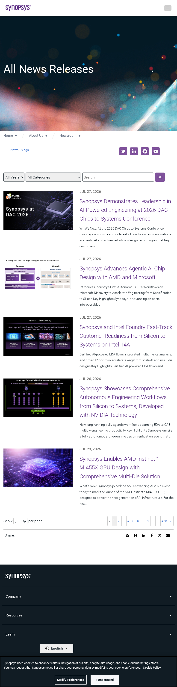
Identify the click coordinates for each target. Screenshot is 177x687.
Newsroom (68, 135)
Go (159, 177)
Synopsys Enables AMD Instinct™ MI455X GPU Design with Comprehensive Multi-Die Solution (120, 468)
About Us (36, 135)
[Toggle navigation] (167, 8)
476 (164, 521)
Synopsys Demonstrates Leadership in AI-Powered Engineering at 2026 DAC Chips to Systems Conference (125, 210)
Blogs (25, 150)
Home (8, 135)
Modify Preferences (70, 679)
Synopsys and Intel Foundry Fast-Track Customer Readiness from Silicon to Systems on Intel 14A (126, 336)
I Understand (105, 679)
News (14, 150)
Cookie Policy (152, 667)
